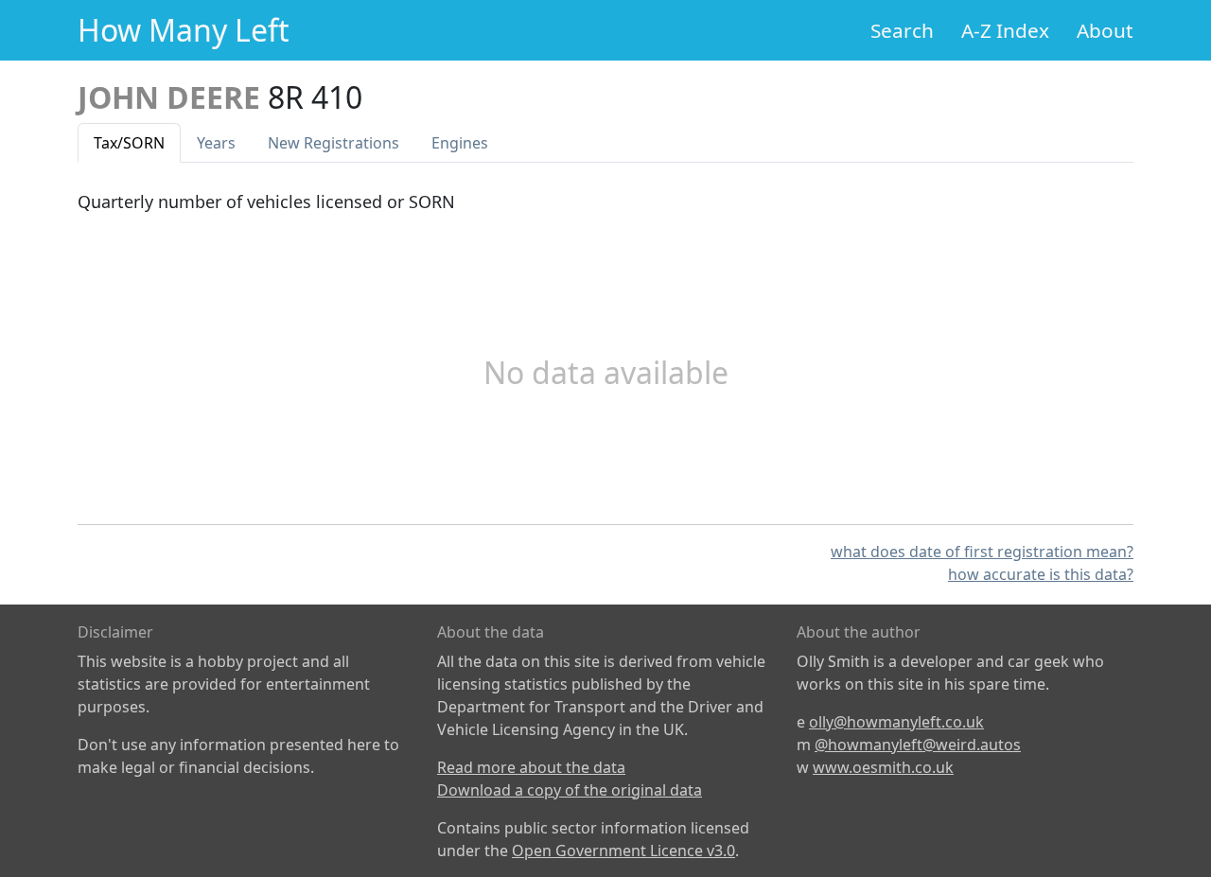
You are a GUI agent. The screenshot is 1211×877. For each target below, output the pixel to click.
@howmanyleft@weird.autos (918, 744)
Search (902, 30)
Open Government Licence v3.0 (623, 850)
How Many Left (184, 29)
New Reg (333, 142)
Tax (129, 142)
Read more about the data (531, 767)
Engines (459, 142)
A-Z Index (1005, 30)
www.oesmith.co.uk (883, 767)
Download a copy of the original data (569, 790)
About (1105, 30)
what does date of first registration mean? (982, 551)
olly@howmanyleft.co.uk (896, 721)
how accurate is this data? (1040, 574)
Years (216, 142)
